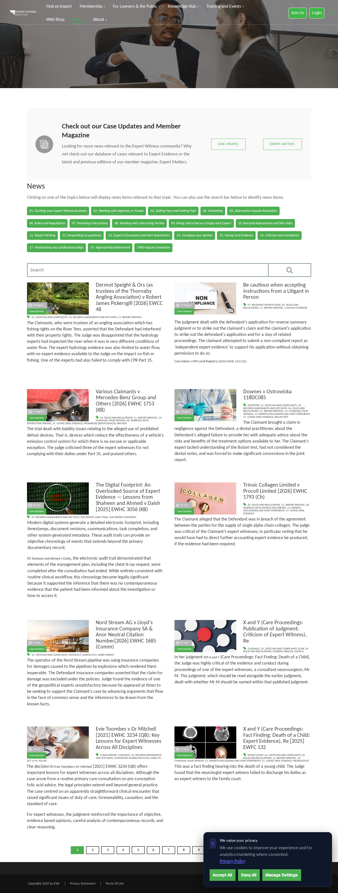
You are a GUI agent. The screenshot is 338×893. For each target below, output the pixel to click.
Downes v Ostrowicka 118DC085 (267, 395)
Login (317, 13)
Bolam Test (281, 417)
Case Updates (36, 311)
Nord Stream (106, 655)
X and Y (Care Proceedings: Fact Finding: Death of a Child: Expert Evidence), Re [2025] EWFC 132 (276, 738)
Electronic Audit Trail (94, 517)
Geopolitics (89, 655)
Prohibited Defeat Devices (100, 423)
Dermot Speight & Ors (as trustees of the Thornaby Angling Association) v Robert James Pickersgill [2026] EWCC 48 (129, 297)
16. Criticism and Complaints (49, 317)
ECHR (301, 648)
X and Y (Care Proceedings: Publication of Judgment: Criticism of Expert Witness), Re (275, 632)
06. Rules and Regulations (116, 418)
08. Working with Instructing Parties (276, 506)
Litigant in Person (296, 308)
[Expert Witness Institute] (22, 13)
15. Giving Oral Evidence (67, 423)
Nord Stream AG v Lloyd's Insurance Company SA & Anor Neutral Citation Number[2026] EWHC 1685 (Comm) (126, 635)
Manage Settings (282, 874)
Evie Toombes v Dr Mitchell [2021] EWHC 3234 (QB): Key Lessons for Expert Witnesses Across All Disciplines (128, 738)
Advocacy (75, 655)
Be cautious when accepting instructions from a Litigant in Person (276, 291)
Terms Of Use (114, 884)
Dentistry (253, 405)
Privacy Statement (83, 884)
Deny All (248, 874)
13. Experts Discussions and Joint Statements (282, 414)
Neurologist (301, 761)
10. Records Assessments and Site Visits (93, 317)
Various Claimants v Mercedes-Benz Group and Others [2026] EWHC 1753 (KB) (126, 401)
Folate (43, 761)
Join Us (297, 13)
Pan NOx (122, 423)
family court (255, 755)
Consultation (108, 755)
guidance (254, 648)
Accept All (222, 874)
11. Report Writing (130, 317)
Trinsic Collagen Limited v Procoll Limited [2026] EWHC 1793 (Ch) (275, 491)
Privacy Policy (232, 861)
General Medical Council (288, 651)
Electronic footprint (123, 517)
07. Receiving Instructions (264, 305)
